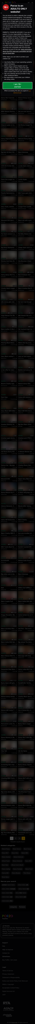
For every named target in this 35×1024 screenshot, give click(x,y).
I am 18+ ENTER (17, 85)
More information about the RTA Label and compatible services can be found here (17, 51)
